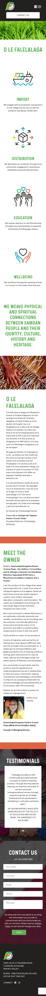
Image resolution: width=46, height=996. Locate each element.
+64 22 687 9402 (25, 859)
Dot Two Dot (18, 976)
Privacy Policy (11, 969)
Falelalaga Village (26, 973)
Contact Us (23, 15)
